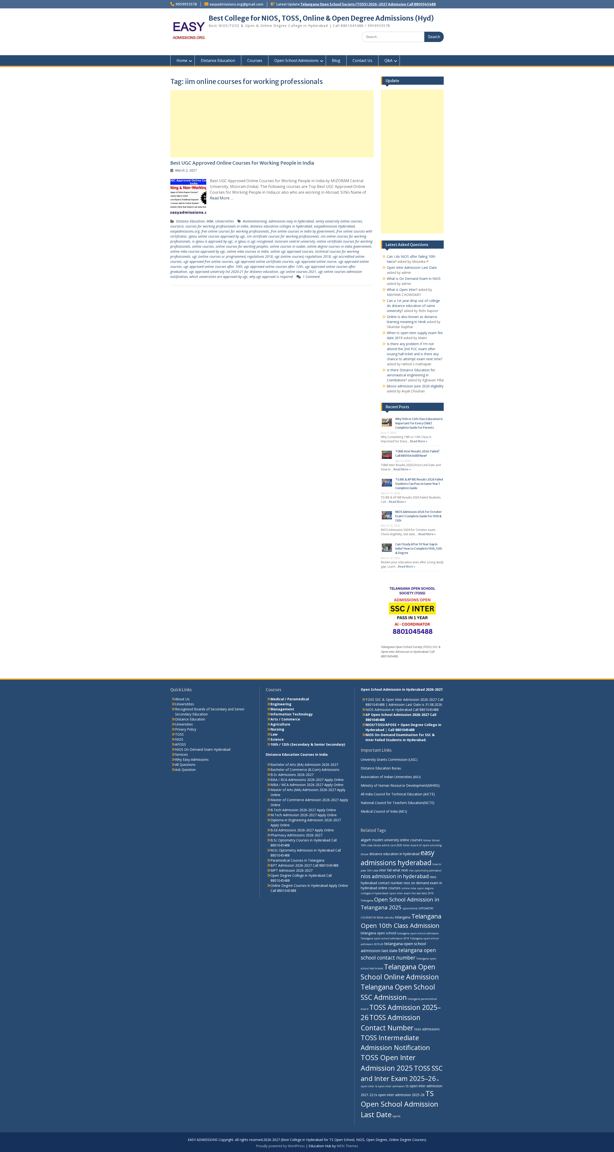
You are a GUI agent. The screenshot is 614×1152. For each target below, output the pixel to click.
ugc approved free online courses (208, 261)
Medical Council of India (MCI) (384, 811)
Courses (254, 60)
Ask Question (185, 769)
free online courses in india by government (303, 231)
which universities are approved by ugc (218, 276)
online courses (203, 246)
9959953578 (186, 4)
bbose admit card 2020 (387, 845)
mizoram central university (295, 241)
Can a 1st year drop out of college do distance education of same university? (413, 305)
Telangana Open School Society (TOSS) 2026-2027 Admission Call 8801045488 (368, 4)
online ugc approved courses (292, 251)
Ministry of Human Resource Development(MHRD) (400, 785)
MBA (210, 221)
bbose (427, 840)
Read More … (221, 198)
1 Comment (311, 276)
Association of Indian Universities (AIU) (391, 776)
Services (181, 754)
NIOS (179, 739)
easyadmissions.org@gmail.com (236, 4)
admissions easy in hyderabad (291, 221)
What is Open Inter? (402, 289)
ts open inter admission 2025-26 (399, 1094)
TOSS (179, 734)
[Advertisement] (272, 123)
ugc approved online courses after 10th (212, 266)
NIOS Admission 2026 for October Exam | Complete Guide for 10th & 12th (418, 516)
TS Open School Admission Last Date (399, 1104)
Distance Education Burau (381, 768)
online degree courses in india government (339, 246)
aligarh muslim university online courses (391, 840)
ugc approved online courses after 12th (273, 266)
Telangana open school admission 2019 (385, 938)
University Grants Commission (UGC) (389, 759)
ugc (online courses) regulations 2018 (303, 256)
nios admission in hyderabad (395, 876)
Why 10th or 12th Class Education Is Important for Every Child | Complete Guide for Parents (419, 423)
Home (182, 60)
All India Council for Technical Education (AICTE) (398, 794)
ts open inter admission (390, 1086)
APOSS (180, 744)
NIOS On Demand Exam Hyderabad (202, 749)
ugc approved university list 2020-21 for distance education (233, 271)
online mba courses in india (248, 251)
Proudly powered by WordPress (280, 1146)
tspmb (397, 1116)
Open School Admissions (296, 60)
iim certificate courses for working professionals (283, 236)
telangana (402, 917)
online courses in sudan (287, 246)
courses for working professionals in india (216, 226)
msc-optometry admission (425, 870)
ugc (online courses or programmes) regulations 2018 (232, 256)
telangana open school (378, 933)
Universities (184, 724)
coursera (176, 226)
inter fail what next (393, 870)
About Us (182, 699)
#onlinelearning (255, 221)
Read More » (418, 441)
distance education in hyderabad (394, 854)
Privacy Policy (185, 729)
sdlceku (389, 917)
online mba (408, 888)
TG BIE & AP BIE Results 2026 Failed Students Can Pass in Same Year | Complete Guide (419, 484)
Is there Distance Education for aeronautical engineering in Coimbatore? (411, 375)
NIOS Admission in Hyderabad (389, 709)
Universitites (224, 221)
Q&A (388, 60)
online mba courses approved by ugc (197, 251)
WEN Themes (347, 1146)
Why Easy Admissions (192, 759)
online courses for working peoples (242, 246)
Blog (336, 60)
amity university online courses (339, 221)
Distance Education (218, 60)
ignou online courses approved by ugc (217, 236)
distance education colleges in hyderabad (281, 226)
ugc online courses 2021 (298, 271)
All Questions (185, 764)
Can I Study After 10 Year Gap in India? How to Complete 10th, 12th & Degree (418, 548)
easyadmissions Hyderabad (334, 226)
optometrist (410, 908)
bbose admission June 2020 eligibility (415, 386)
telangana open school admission (418, 933)
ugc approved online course (316, 261)
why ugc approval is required (271, 276)
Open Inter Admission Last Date (412, 267)
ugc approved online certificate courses (264, 261)
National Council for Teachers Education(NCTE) (397, 802)
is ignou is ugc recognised (254, 241)
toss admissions (427, 1029)
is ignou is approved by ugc (212, 241)
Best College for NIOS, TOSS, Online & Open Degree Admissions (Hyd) (321, 18)
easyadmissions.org (185, 231)
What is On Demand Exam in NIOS (414, 278)
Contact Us (362, 60)
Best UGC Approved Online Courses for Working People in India (242, 163)
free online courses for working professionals (235, 231)
